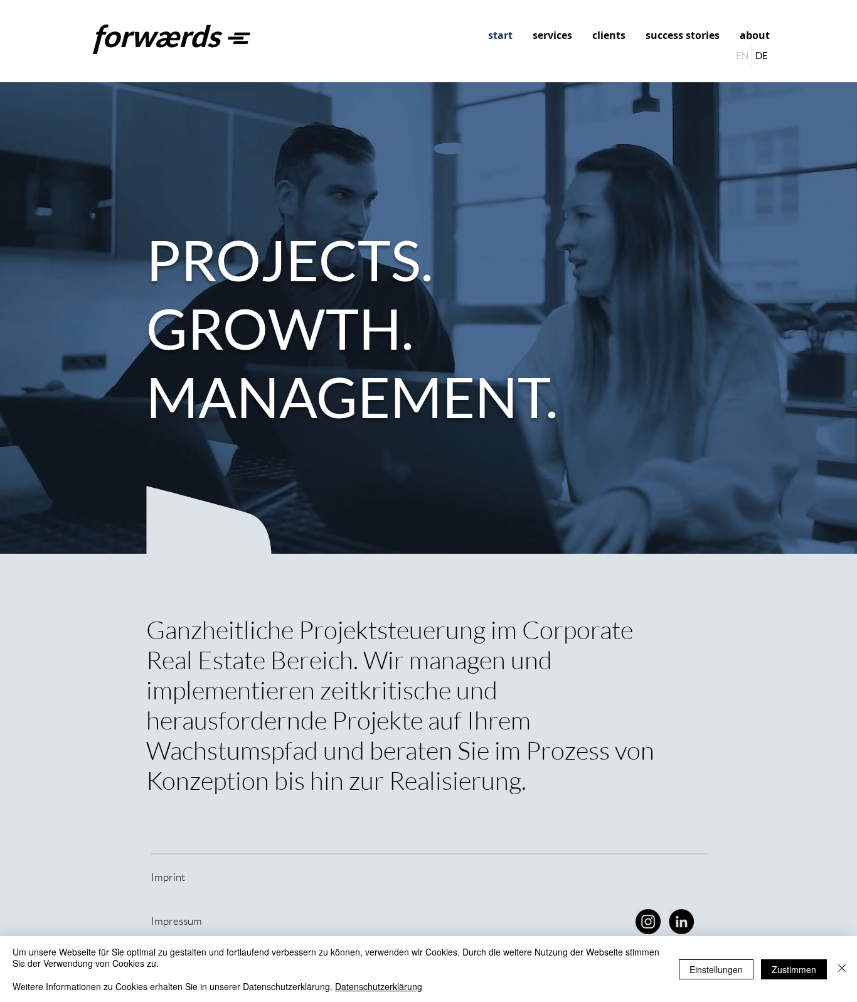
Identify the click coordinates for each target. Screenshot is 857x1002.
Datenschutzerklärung (378, 986)
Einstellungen (716, 969)
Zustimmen (794, 969)
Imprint (168, 876)
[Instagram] (648, 921)
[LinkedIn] (681, 921)
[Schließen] (841, 969)
